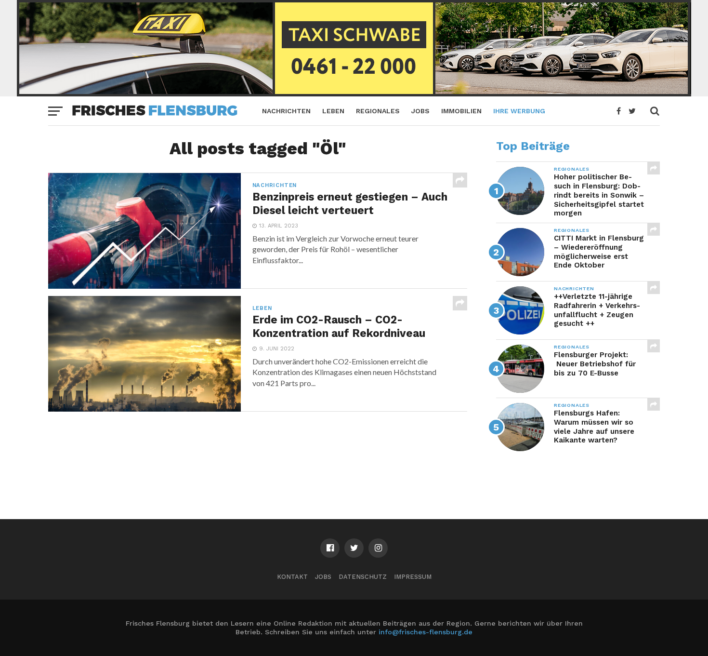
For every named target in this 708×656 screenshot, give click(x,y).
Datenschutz (363, 576)
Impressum (413, 576)
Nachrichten (286, 111)
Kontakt (292, 576)
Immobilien (461, 111)
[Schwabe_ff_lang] (354, 93)
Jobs (420, 111)
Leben (333, 111)
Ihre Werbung (519, 111)
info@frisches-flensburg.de (425, 632)
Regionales (378, 111)
